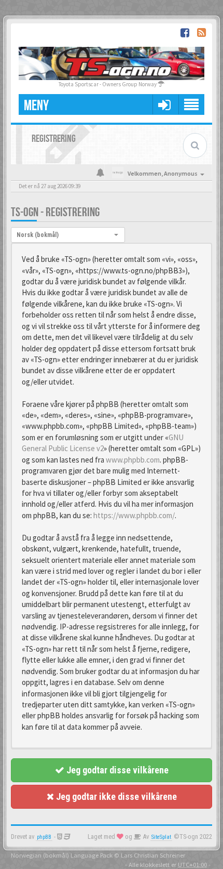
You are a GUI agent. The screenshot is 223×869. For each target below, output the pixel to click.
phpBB (44, 837)
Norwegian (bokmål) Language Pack (62, 855)
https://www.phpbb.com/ (134, 515)
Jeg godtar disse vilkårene (116, 770)
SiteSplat (161, 837)
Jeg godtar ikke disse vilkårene (115, 796)
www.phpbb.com (133, 460)
